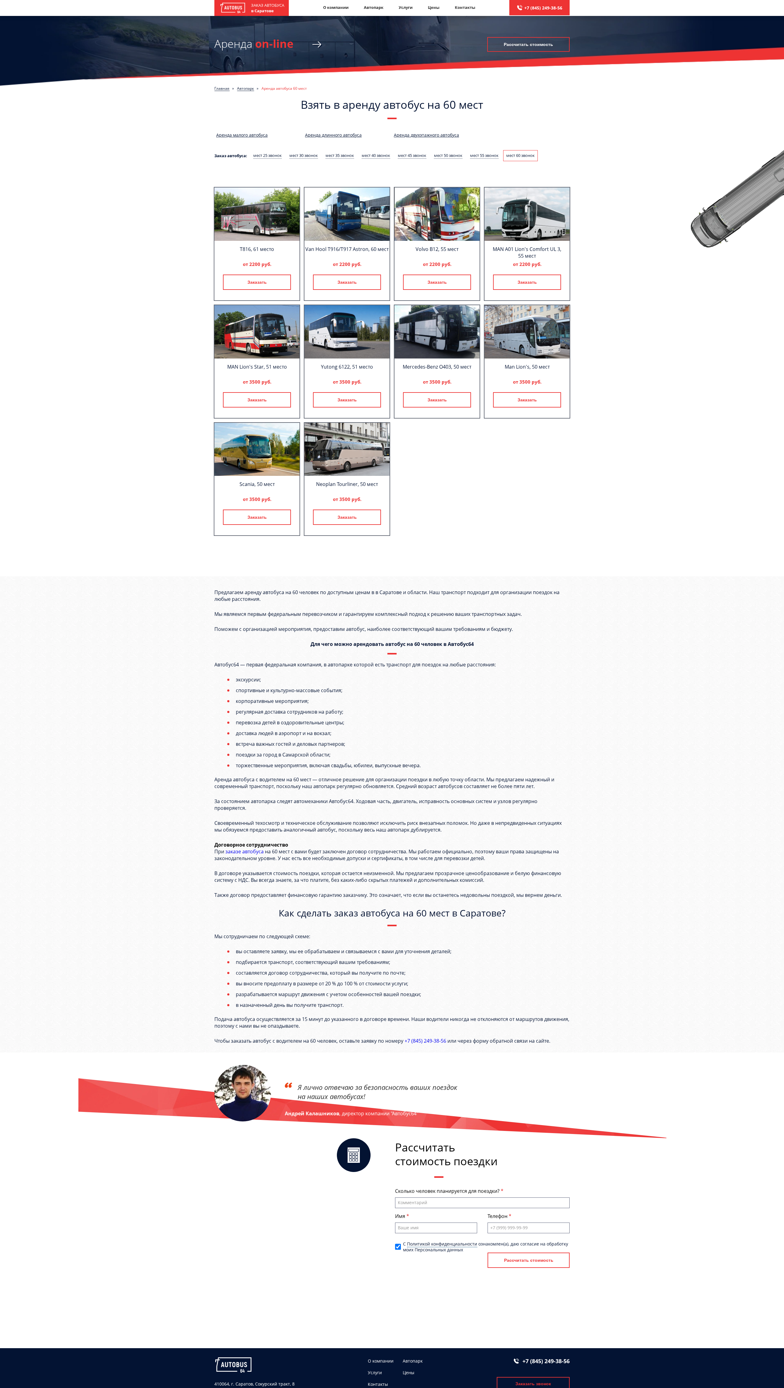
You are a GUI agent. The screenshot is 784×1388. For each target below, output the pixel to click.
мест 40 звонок (376, 155)
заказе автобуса (244, 851)
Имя (400, 1216)
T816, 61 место (257, 249)
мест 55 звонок (484, 155)
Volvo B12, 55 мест (437, 249)
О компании (336, 7)
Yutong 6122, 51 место (347, 366)
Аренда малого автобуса (242, 135)
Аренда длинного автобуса (333, 135)
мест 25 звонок (267, 155)
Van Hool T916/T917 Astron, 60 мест (347, 249)
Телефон (498, 1216)
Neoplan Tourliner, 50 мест (347, 484)
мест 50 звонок (448, 155)
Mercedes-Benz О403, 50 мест (437, 366)
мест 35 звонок (340, 155)
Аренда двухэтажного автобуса (426, 135)
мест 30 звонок (303, 155)
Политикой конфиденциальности (442, 1244)
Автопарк (373, 7)
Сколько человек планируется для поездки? (448, 1191)
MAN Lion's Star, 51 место (257, 366)
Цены (433, 7)
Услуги (406, 7)
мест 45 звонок (412, 155)
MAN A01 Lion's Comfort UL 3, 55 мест (527, 252)
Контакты (465, 7)
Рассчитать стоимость (528, 44)
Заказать (257, 282)
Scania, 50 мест (257, 484)
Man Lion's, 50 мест (527, 366)
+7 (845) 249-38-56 (543, 8)
